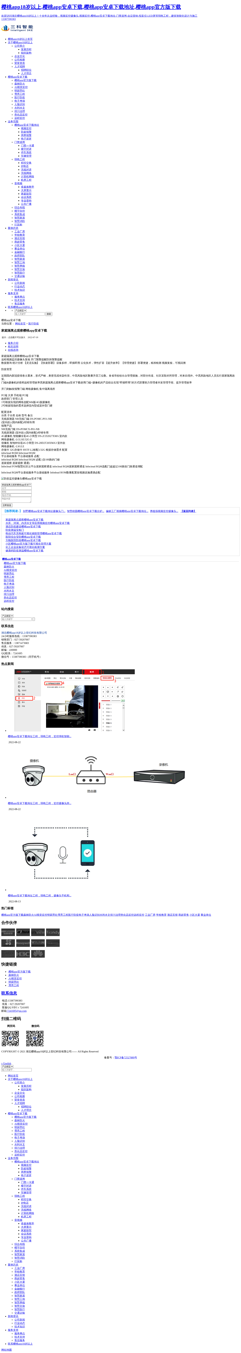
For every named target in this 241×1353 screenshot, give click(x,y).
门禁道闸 (19, 142)
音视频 (18, 183)
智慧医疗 (19, 272)
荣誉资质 (19, 63)
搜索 (49, 314)
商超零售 (19, 241)
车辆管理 (26, 155)
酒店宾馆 (19, 238)
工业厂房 (19, 231)
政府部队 (19, 255)
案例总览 (13, 228)
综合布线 (19, 207)
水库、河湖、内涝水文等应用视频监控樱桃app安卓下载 (38, 523)
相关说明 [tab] (13, 346)
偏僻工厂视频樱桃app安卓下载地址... (127, 511)
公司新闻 (19, 283)
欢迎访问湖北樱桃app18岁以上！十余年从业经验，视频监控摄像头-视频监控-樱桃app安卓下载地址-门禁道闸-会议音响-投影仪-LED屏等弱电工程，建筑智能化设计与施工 (99, 15)
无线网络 (26, 173)
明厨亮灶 (19, 90)
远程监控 (19, 118)
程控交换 (26, 162)
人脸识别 (19, 104)
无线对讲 (26, 169)
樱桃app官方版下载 (25, 80)
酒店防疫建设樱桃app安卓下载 (23, 526)
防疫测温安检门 (15, 530)
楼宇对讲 (26, 149)
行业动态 (19, 286)
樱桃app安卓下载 (17, 76)
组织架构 (26, 52)
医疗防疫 (19, 97)
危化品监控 (21, 114)
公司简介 (19, 46)
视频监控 (26, 128)
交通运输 (19, 276)
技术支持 (19, 300)
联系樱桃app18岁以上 (20, 307)
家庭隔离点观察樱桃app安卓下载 (24, 519)
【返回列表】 (188, 511)
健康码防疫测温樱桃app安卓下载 (24, 550)
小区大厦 (19, 245)
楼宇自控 (19, 210)
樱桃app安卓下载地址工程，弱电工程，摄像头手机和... (39, 895)
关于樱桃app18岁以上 (20, 42)
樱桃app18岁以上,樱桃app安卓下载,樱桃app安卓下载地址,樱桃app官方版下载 (91, 7)
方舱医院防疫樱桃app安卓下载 (23, 540)
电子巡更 (26, 138)
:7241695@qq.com (17, 1011)
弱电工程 (19, 159)
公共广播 (26, 204)
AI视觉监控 (21, 87)
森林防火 (19, 83)
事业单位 (19, 248)
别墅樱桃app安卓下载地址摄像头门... (44, 511)
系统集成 (19, 214)
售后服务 (19, 303)
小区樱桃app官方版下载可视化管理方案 (28, 543)
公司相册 (19, 59)
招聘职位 (26, 70)
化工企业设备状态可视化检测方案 (25, 547)
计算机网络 (27, 176)
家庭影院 (26, 193)
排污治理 (19, 111)
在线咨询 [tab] (13, 350)
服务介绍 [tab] (13, 343)
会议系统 (26, 197)
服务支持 (13, 293)
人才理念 (26, 73)
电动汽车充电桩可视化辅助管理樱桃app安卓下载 (34, 533)
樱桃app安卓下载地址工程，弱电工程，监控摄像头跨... (39, 803)
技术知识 (19, 290)
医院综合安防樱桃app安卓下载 (23, 536)
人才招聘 (19, 66)
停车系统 (26, 152)
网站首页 (20, 323)
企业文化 (19, 56)
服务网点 (19, 296)
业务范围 (13, 121)
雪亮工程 (19, 94)
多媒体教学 (27, 186)
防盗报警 (26, 131)
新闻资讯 (13, 279)
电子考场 (19, 100)
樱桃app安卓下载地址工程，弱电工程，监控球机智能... (39, 736)
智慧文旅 (19, 269)
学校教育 (19, 235)
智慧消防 (19, 221)
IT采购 (18, 224)
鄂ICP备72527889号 (126, 1057)
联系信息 (9, 993)
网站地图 (6, 1349)
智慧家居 (19, 217)
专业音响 (26, 200)
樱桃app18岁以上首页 (20, 39)
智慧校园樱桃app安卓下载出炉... (85, 511)
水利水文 (19, 107)
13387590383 (8, 19)
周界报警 (26, 135)
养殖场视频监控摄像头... (164, 511)
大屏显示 (26, 190)
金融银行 (19, 252)
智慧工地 (19, 262)
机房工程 (26, 180)
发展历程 (26, 49)
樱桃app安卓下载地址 (26, 125)
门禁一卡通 (27, 145)
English (7, 1063)
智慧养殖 (19, 265)
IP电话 (25, 166)
